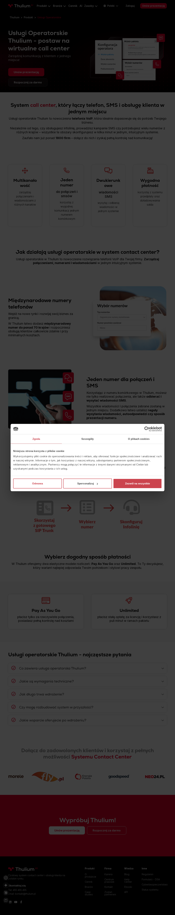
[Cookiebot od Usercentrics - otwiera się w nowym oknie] (147, 428)
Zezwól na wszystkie (137, 483)
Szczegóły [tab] (87, 438)
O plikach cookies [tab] (139, 438)
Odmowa (37, 483)
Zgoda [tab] (36, 438)
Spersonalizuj (85, 483)
